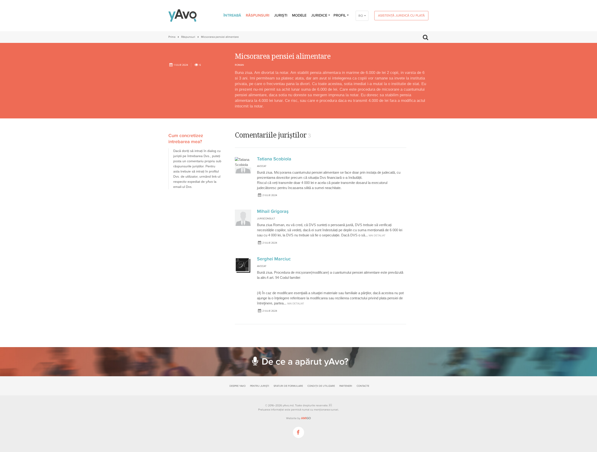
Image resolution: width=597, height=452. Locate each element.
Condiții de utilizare (321, 385)
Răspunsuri (257, 15)
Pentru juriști (259, 385)
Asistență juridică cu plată (401, 15)
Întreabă (232, 15)
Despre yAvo (237, 385)
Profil (339, 15)
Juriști (280, 15)
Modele (299, 15)
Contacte (363, 385)
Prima (171, 37)
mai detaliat (377, 235)
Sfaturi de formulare (288, 385)
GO (306, 418)
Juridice (319, 15)
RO (360, 16)
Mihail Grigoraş (272, 211)
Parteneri (345, 385)
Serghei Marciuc (274, 259)
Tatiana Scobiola (274, 159)
